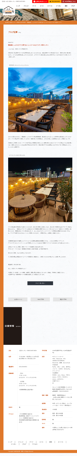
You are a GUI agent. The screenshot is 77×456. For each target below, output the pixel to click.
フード (34, 6)
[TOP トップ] (9, 9)
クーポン (58, 6)
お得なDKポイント (40, 1)
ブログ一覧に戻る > (40, 283)
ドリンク (26, 6)
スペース (49, 6)
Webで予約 (41, 299)
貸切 (66, 6)
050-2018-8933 (56, 1)
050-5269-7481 (17, 264)
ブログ (73, 6)
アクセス (34, 444)
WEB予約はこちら (70, 1)
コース (42, 6)
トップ (18, 6)
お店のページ (18, 299)
